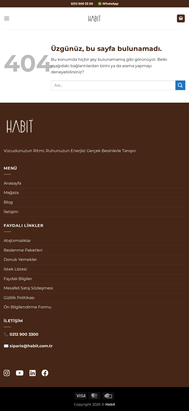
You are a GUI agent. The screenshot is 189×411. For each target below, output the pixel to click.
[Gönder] (180, 85)
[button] (7, 18)
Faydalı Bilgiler (18, 278)
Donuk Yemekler (20, 259)
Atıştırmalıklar (17, 240)
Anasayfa (12, 183)
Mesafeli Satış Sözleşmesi (28, 288)
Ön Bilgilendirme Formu (27, 307)
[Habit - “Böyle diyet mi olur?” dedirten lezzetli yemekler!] (94, 18)
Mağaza (11, 192)
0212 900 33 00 (82, 3)
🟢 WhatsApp (108, 3)
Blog (8, 202)
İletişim (11, 211)
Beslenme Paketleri (23, 250)
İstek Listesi (15, 269)
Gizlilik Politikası (19, 297)
